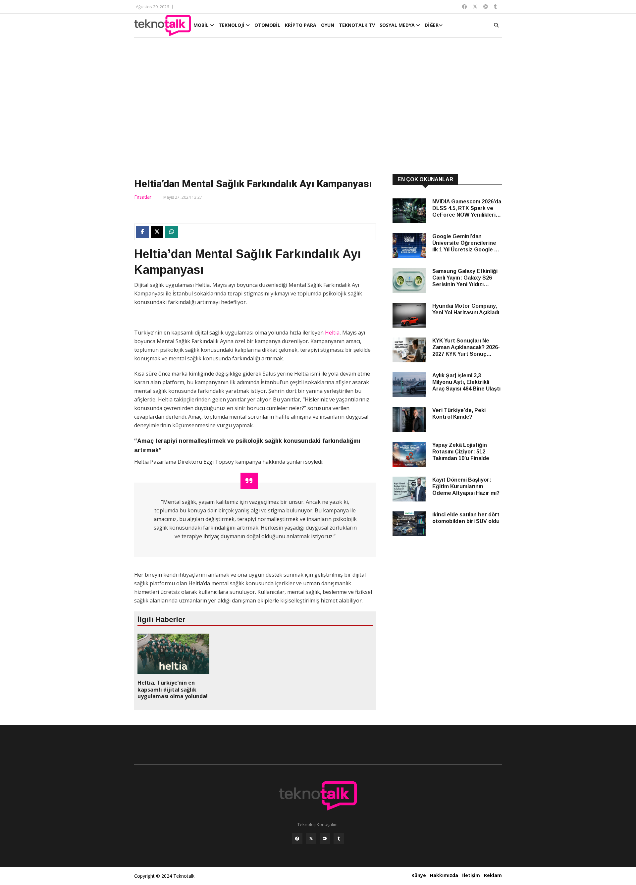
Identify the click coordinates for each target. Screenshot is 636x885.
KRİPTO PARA (300, 25)
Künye (418, 875)
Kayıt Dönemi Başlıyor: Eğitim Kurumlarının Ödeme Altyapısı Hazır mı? (466, 486)
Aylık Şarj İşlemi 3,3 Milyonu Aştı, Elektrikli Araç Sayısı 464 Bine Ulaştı (466, 382)
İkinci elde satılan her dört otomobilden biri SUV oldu (466, 518)
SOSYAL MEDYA (398, 25)
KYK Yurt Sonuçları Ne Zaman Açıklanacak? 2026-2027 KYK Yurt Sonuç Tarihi (466, 347)
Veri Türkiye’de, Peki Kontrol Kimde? (459, 413)
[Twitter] (311, 838)
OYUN (327, 25)
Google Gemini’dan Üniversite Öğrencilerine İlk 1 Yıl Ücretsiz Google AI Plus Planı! (465, 243)
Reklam (493, 875)
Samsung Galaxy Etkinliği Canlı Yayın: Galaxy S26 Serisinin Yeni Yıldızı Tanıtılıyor (465, 278)
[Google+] (325, 838)
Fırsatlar (142, 197)
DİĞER (432, 25)
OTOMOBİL (267, 25)
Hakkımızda (444, 875)
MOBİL (201, 25)
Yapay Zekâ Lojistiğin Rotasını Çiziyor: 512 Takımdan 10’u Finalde (460, 451)
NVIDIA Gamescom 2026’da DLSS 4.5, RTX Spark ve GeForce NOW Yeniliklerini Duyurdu (466, 208)
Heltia (332, 332)
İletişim (471, 875)
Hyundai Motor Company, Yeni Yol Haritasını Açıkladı (465, 309)
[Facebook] (297, 838)
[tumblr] (339, 838)
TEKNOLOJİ (232, 25)
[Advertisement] (318, 106)
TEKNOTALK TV (357, 25)
